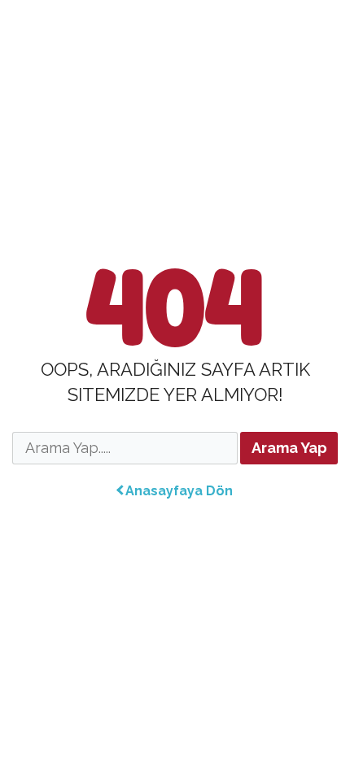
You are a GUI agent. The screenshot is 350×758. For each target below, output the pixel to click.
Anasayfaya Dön (179, 491)
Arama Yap (289, 447)
